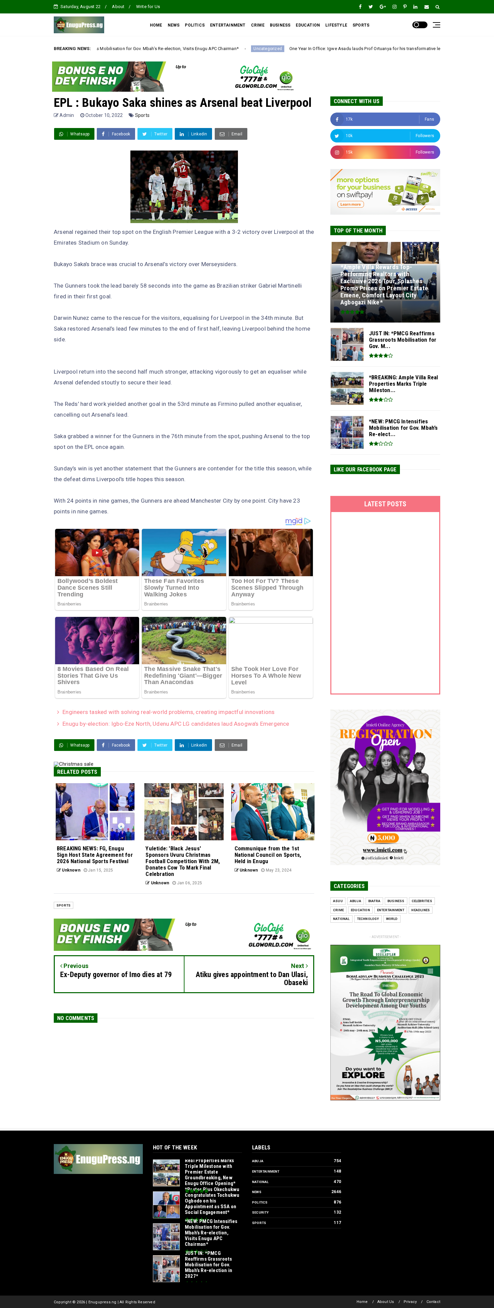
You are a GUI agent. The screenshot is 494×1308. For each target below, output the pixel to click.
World (392, 919)
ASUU (338, 901)
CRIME (257, 25)
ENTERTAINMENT (228, 25)
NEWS (174, 25)
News (256, 1192)
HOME (156, 25)
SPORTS (361, 25)
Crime (338, 910)
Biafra (374, 901)
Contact (433, 1302)
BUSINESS (280, 25)
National (341, 919)
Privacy (410, 1302)
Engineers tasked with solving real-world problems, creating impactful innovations (169, 712)
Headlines (420, 910)
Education (360, 910)
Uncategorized (194, 48)
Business (396, 901)
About (118, 6)
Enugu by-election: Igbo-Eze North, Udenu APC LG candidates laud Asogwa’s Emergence (176, 723)
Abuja (355, 901)
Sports (142, 115)
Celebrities (422, 901)
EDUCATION (308, 25)
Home (362, 1302)
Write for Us (148, 6)
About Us (385, 1302)
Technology (368, 919)
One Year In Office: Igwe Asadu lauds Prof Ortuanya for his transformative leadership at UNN (308, 48)
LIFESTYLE (336, 25)
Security (260, 1212)
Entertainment (391, 910)
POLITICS (195, 25)
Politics (260, 1202)
